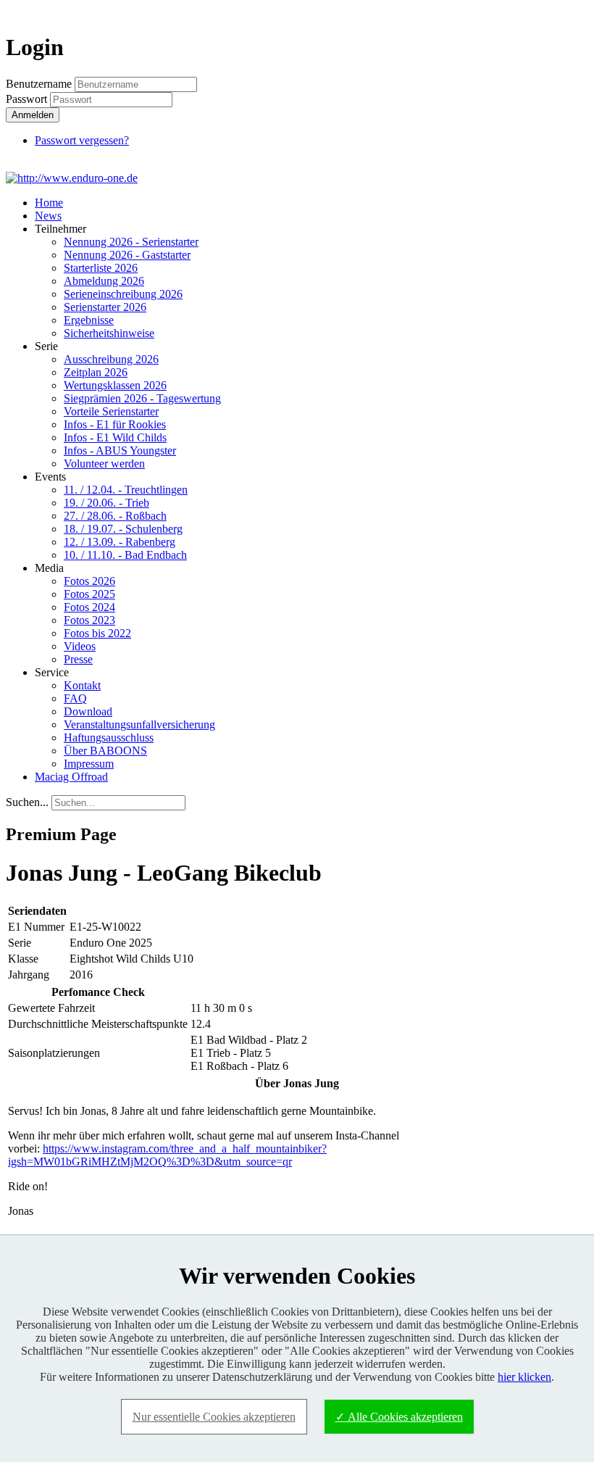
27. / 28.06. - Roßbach (115, 516)
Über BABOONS (105, 750)
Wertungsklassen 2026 (115, 385)
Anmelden (33, 114)
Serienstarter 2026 (105, 307)
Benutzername (39, 84)
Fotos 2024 (89, 607)
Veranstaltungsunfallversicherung (139, 724)
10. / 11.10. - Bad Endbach (125, 555)
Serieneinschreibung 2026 (123, 294)
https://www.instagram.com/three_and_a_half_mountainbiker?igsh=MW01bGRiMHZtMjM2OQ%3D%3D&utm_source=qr (167, 1155)
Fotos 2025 (89, 594)
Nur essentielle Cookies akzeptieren (214, 1417)
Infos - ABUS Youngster (120, 450)
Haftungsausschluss (109, 737)
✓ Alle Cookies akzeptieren (399, 1417)
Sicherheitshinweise (109, 333)
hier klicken (524, 1377)
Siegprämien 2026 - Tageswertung (142, 398)
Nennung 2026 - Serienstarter (131, 242)
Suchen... (27, 802)
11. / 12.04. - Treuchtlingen (126, 489)
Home (49, 202)
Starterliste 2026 (101, 268)
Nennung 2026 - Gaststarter (127, 255)
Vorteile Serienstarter (111, 411)
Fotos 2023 (89, 620)
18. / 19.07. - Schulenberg (123, 529)
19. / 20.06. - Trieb (106, 503)
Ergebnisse (89, 320)
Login (562, 12)
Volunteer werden (104, 463)
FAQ (75, 698)
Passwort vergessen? (82, 140)
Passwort (28, 99)
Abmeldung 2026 (104, 281)
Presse (78, 659)
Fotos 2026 (89, 581)
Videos (80, 646)
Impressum (89, 763)
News (48, 215)
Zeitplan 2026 (95, 372)
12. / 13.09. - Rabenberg (119, 542)
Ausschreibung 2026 (111, 359)
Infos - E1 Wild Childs (115, 437)
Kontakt (82, 685)
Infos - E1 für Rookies (115, 424)
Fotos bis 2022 (97, 633)
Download (88, 711)
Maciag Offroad (71, 777)
